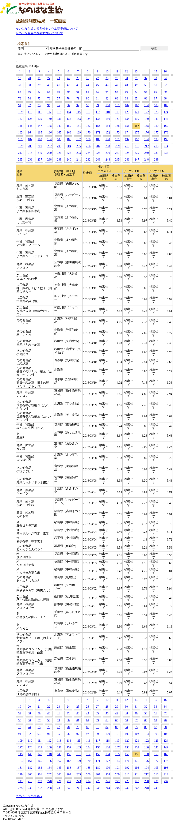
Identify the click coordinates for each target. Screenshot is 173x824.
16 (165, 71)
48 (126, 85)
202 (49, 146)
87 (155, 98)
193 (137, 139)
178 (166, 132)
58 (48, 91)
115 (78, 112)
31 (136, 78)
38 (29, 85)
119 (117, 112)
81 (97, 98)
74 (29, 98)
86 (145, 98)
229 (137, 152)
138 (127, 118)
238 (49, 159)
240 (69, 159)
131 (59, 118)
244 (107, 159)
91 (19, 105)
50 (145, 85)
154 (107, 125)
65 (116, 91)
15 (155, 71)
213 (156, 146)
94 (48, 105)
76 (48, 98)
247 (137, 159)
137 (117, 118)
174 (127, 132)
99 (97, 105)
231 (156, 152)
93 (39, 105)
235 (20, 159)
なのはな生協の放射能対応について (39, 33)
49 (136, 85)
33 (155, 78)
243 (98, 159)
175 (137, 132)
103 (137, 105)
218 (30, 152)
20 (29, 78)
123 (156, 112)
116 (88, 112)
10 (106, 71)
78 (68, 98)
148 (49, 125)
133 (78, 118)
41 (58, 85)
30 (126, 78)
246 (127, 159)
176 (146, 132)
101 (117, 105)
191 (117, 139)
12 (126, 71)
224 (88, 152)
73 (19, 98)
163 (20, 132)
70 (165, 91)
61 (77, 91)
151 (78, 125)
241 (78, 159)
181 (20, 139)
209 (117, 146)
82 (106, 98)
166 (49, 132)
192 (127, 139)
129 (40, 118)
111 (40, 112)
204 (69, 146)
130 (49, 118)
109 (20, 112)
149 (59, 125)
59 (58, 91)
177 (156, 132)
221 (59, 152)
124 (166, 112)
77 (58, 98)
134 (88, 118)
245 (117, 159)
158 (146, 125)
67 (136, 91)
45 (97, 85)
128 (30, 118)
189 (98, 139)
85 (136, 98)
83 (116, 98)
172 (107, 132)
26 (87, 78)
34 (165, 78)
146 (30, 125)
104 (146, 105)
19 (19, 78)
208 (107, 146)
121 (137, 112)
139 (137, 118)
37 (19, 85)
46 (106, 85)
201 (40, 146)
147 (40, 125)
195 (156, 139)
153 (98, 125)
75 (39, 98)
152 (88, 125)
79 (77, 98)
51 (155, 85)
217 (20, 152)
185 (59, 139)
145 (20, 125)
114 (69, 112)
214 (166, 146)
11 (116, 71)
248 (146, 159)
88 (165, 98)
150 (69, 125)
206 (88, 146)
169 (78, 132)
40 (48, 85)
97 (77, 105)
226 (107, 152)
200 (30, 146)
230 (146, 152)
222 (69, 152)
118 (107, 112)
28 (106, 78)
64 (106, 91)
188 (88, 139)
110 (30, 112)
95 (58, 105)
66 (126, 91)
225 (98, 152)
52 (165, 85)
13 (136, 71)
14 (145, 71)
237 (40, 159)
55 (19, 91)
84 (126, 98)
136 (107, 118)
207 (98, 146)
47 (116, 85)
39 (39, 85)
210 (127, 146)
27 (97, 78)
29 (116, 78)
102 (127, 105)
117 (98, 112)
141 (156, 118)
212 (146, 146)
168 (69, 132)
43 (77, 85)
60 (68, 91)
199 (20, 146)
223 (78, 152)
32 (145, 78)
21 (39, 78)
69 (155, 91)
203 (59, 146)
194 (146, 139)
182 (30, 139)
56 (29, 91)
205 (78, 146)
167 (59, 132)
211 (137, 146)
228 (127, 152)
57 (39, 91)
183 (40, 139)
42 (68, 85)
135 (98, 118)
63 (97, 91)
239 (59, 159)
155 (117, 125)
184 (49, 139)
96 (68, 105)
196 (166, 139)
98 (87, 105)
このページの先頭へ (29, 796)
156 (127, 125)
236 (30, 159)
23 (58, 78)
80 (87, 98)
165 (40, 132)
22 (48, 78)
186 (69, 139)
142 (166, 118)
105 (156, 105)
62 (87, 91)
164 (30, 132)
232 (166, 152)
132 (69, 118)
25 (77, 78)
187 (78, 139)
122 (146, 112)
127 (20, 118)
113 (59, 112)
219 (40, 152)
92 (29, 105)
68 (145, 91)
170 (88, 132)
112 (49, 112)
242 (88, 159)
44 (87, 85)
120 (127, 112)
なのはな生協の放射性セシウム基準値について (47, 28)
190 (107, 139)
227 (117, 152)
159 (156, 125)
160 (166, 125)
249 (156, 159)
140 (146, 118)
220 (49, 152)
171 (98, 132)
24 (68, 78)
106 (166, 105)
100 (107, 105)
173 (117, 132)
